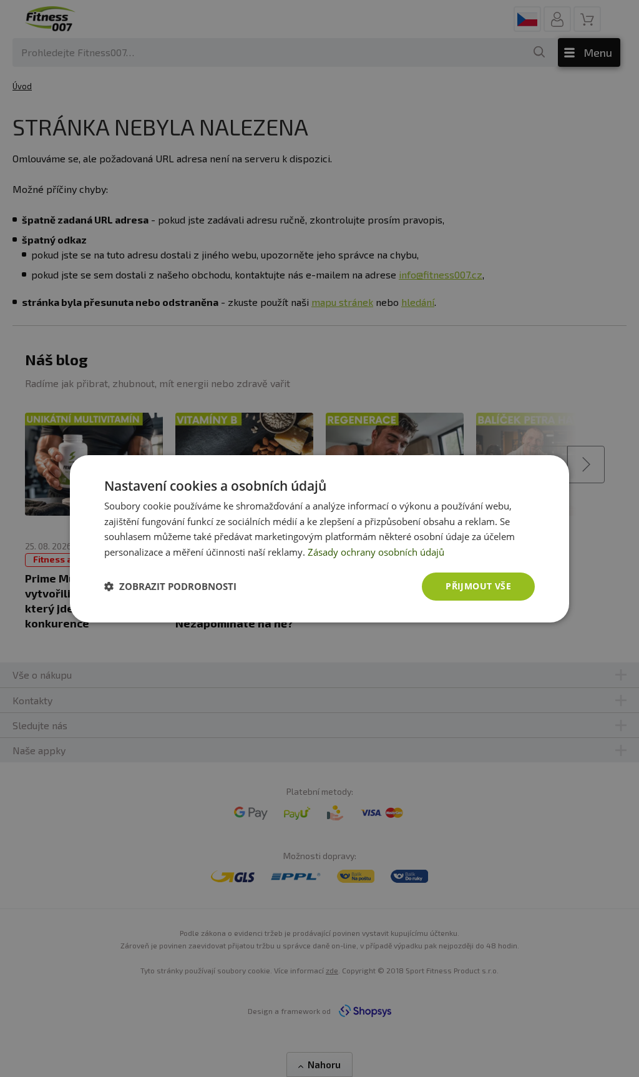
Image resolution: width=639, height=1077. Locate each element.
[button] (170, 586)
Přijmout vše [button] (478, 586)
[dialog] (319, 538)
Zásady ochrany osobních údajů (376, 552)
